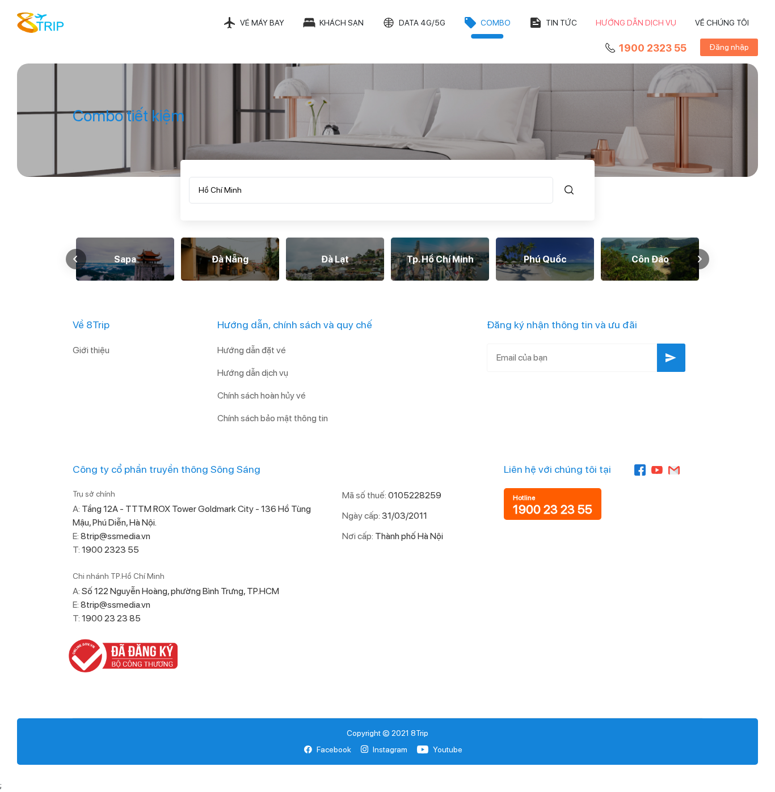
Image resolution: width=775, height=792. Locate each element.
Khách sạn (341, 22)
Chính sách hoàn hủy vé (261, 395)
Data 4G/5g (422, 22)
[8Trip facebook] (640, 469)
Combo (496, 22)
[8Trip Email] (674, 469)
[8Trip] (40, 22)
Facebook (334, 749)
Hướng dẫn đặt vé (251, 350)
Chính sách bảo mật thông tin (272, 418)
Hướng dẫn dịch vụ (636, 22)
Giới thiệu (91, 350)
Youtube (447, 749)
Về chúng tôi (722, 22)
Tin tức (561, 22)
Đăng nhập (729, 47)
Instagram (390, 749)
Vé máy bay (262, 22)
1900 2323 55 (652, 48)
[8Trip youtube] (657, 469)
